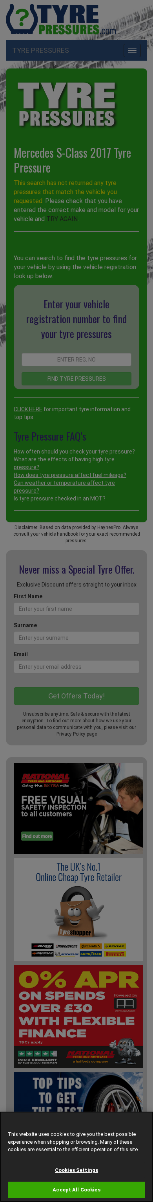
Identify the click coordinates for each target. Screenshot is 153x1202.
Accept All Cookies (76, 1190)
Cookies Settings (76, 1170)
